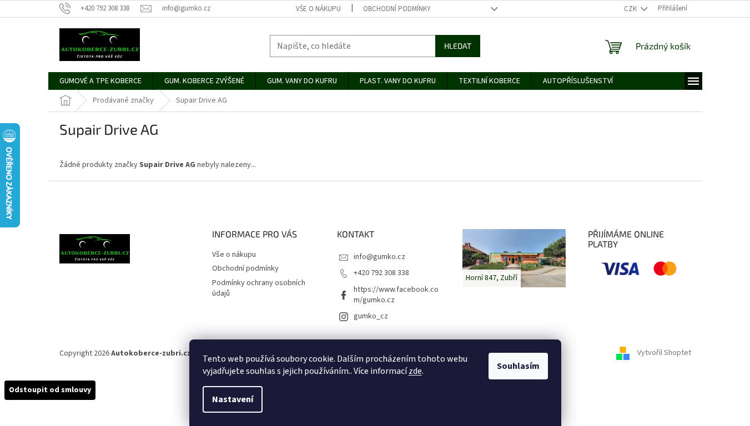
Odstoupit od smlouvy (50, 389)
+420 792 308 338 (381, 272)
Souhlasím (518, 366)
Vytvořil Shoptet (664, 353)
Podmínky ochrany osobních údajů (258, 288)
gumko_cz (371, 316)
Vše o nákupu (318, 9)
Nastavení (232, 399)
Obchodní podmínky (397, 9)
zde (415, 371)
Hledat (457, 45)
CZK (631, 9)
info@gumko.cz (379, 256)
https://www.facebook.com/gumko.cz (396, 295)
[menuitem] (100, 81)
